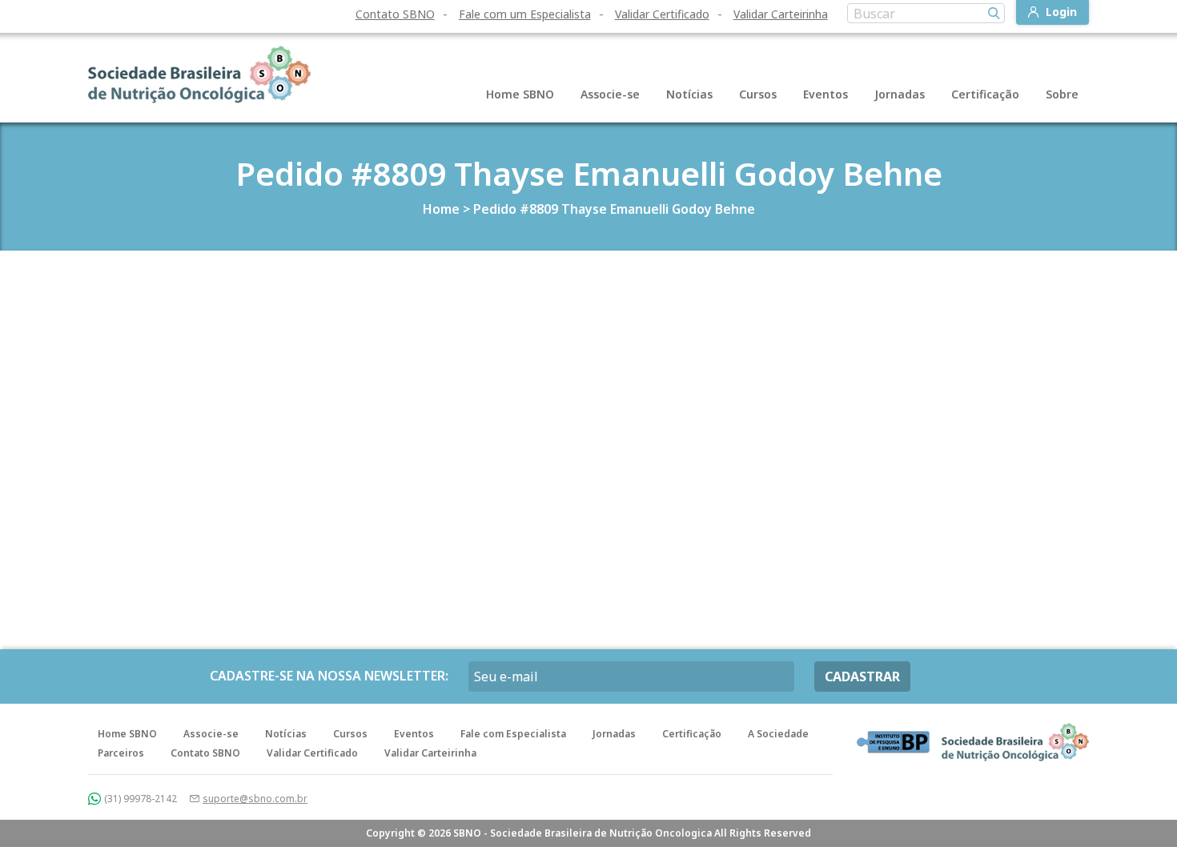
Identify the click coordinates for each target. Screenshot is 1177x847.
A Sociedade (778, 734)
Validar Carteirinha (780, 14)
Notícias (689, 94)
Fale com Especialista (513, 734)
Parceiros (121, 753)
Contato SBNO (395, 14)
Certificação (985, 94)
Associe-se (610, 94)
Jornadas (899, 94)
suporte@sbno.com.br (255, 798)
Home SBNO (520, 94)
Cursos (758, 94)
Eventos (825, 94)
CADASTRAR (862, 676)
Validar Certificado (662, 14)
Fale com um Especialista (525, 14)
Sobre (1062, 94)
